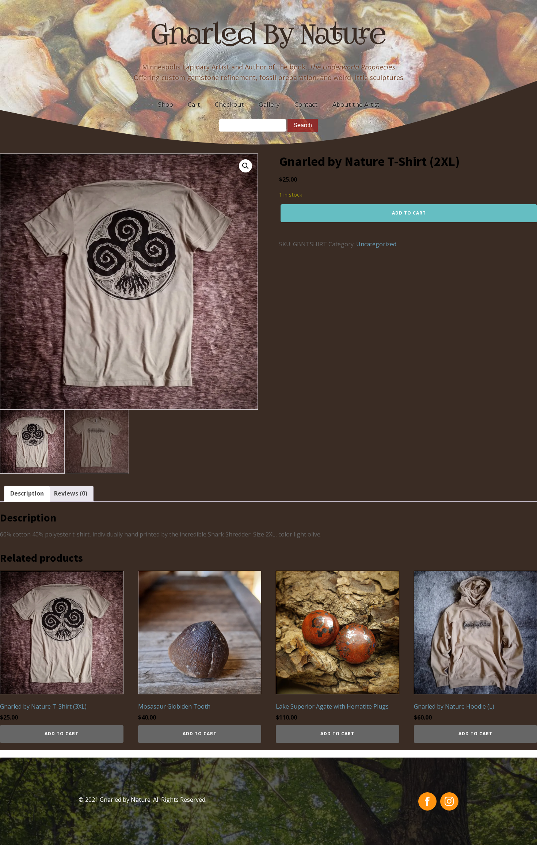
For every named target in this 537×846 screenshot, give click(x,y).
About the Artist (356, 104)
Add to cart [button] (62, 734)
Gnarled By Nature (268, 36)
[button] (245, 165)
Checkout (229, 104)
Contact (306, 104)
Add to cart (409, 213)
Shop (165, 104)
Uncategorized (376, 244)
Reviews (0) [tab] (70, 493)
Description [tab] (27, 493)
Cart (194, 104)
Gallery (269, 104)
